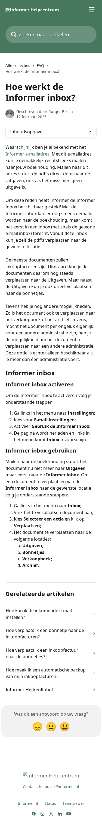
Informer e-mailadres (27, 154)
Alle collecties (17, 65)
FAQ (40, 65)
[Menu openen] (92, 10)
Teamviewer (73, 803)
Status (50, 803)
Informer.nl (28, 803)
